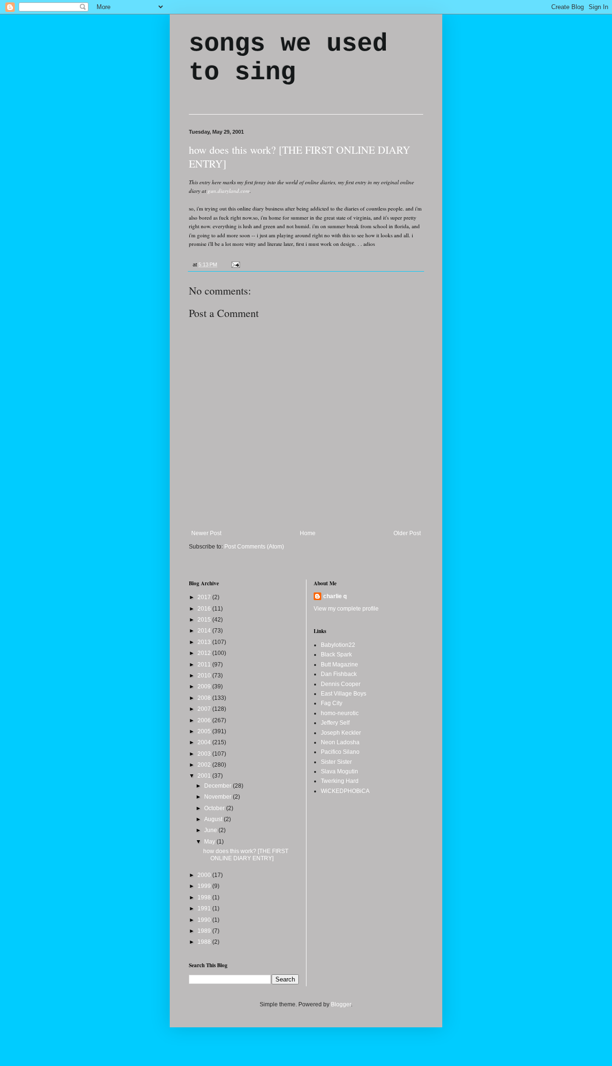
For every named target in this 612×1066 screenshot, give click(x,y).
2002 (204, 764)
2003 (204, 753)
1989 (204, 931)
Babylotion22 (338, 645)
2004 (204, 742)
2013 (204, 642)
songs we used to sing (288, 58)
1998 (204, 897)
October (215, 808)
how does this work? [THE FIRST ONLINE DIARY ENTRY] (245, 854)
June (211, 830)
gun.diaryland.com (229, 190)
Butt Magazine (339, 664)
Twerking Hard (340, 781)
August (214, 819)
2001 (204, 775)
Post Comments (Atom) (254, 546)
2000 (204, 875)
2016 (204, 608)
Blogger (341, 1004)
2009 (204, 686)
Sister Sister (336, 762)
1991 (204, 908)
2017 (204, 597)
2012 (204, 653)
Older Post (407, 533)
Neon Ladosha (340, 742)
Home (308, 533)
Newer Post (206, 533)
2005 (204, 731)
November (218, 796)
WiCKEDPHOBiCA (345, 791)
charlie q (335, 596)
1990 (204, 920)
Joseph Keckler (341, 732)
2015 (204, 619)
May (210, 841)
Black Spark (336, 654)
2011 (204, 664)
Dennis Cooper (341, 684)
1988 (204, 942)
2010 (204, 675)
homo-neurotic (340, 713)
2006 (204, 720)
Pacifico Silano (340, 752)
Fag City (331, 703)
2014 (204, 630)
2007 (204, 709)
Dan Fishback (339, 674)
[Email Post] (234, 264)
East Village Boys (343, 693)
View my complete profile (346, 608)
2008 (204, 698)
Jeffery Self (335, 722)
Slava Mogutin (339, 771)
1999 (204, 886)
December (218, 785)
